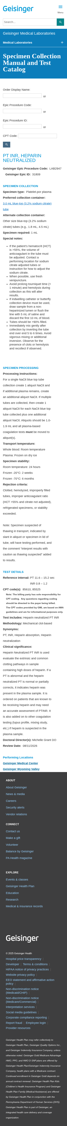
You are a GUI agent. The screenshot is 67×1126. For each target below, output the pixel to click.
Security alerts (15, 807)
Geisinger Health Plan (20, 886)
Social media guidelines (21, 1012)
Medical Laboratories (17, 42)
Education (12, 893)
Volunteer (12, 844)
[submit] (6, 145)
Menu (60, 12)
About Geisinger (16, 787)
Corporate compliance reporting (26, 1017)
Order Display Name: (16, 89)
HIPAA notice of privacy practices (27, 969)
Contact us (13, 831)
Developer (12, 964)
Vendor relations (16, 814)
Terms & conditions (35, 964)
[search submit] (60, 22)
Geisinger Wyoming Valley (21, 769)
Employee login (36, 1022)
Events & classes (17, 879)
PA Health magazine (19, 858)
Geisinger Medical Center (20, 763)
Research (12, 899)
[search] (30, 22)
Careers (11, 800)
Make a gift (13, 838)
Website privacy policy (20, 974)
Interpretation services (20, 1007)
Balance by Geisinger (20, 851)
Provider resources (18, 1028)
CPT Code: (10, 135)
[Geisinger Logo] (18, 9)
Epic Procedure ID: (15, 120)
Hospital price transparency (23, 959)
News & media (15, 794)
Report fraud (14, 1022)
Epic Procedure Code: (17, 105)
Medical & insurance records (24, 906)
